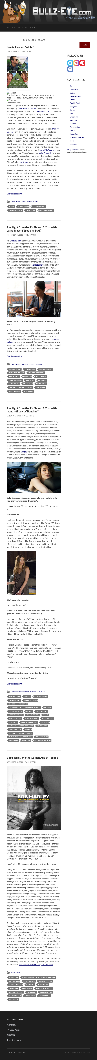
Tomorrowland (42, 111)
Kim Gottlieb (27, 988)
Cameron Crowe (15, 210)
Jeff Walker (13, 988)
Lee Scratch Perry (16, 992)
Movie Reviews (27, 202)
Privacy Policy (13, 1030)
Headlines (30, 985)
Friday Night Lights (16, 373)
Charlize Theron (31, 700)
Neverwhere (41, 384)
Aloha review (23, 206)
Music (18, 972)
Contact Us (12, 1025)
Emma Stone (22, 162)
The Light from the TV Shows (20, 387)
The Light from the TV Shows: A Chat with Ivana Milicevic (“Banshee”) (32, 410)
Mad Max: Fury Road (28, 108)
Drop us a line (72, 150)
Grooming (74, 117)
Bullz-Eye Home (14, 1040)
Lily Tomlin (45, 722)
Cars (71, 86)
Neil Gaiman (28, 384)
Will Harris (31, 235)
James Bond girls (31, 718)
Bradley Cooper (39, 206)
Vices (72, 141)
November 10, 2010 (15, 762)
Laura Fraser (14, 384)
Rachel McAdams (46, 150)
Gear (72, 113)
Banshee (27, 696)
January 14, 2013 (14, 416)
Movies (35, 202)
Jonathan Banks (15, 380)
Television (38, 364)
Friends (29, 711)
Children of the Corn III (18, 704)
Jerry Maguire (47, 718)
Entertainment (16, 202)
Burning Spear (29, 981)
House (45, 715)
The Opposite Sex (77, 137)
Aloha (11, 206)
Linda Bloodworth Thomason (21, 726)
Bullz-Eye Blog (31, 27)
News (32, 364)
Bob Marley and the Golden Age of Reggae (32, 757)
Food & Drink (75, 103)
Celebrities (15, 692)
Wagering (74, 144)
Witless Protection (42, 740)
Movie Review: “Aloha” (20, 47)
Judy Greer (13, 722)
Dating (72, 93)
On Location (75, 127)
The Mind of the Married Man (20, 737)
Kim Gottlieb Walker (44, 988)
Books (13, 972)
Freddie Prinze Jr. (15, 711)
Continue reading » (15, 193)
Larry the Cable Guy (29, 722)
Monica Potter (15, 729)
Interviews (25, 364)
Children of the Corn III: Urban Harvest (24, 707)
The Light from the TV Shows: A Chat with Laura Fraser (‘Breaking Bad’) (32, 229)
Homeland (27, 376)
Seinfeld (24, 451)
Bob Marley (13, 977)
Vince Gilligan (14, 391)
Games (72, 110)
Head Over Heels (33, 715)
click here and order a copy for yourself (36, 964)
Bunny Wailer (14, 981)
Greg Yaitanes (41, 711)
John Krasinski (45, 153)
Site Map (11, 1035)
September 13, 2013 (15, 235)
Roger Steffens (46, 992)
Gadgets (73, 106)
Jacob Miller (43, 985)
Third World (30, 996)
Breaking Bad (15, 240)
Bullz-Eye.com (13, 27)
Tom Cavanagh (42, 737)
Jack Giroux (25, 52)
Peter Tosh (31, 992)
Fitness (72, 99)
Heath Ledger (37, 265)
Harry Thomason (16, 715)
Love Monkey (42, 726)
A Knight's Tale (15, 369)
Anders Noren (78, 1053)
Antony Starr (14, 696)
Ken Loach (42, 380)
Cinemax (47, 707)
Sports (72, 130)
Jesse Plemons (40, 376)
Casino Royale (14, 700)
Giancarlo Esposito (36, 373)
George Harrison (16, 985)
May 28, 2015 (12, 52)
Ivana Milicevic (15, 718)
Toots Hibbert (45, 996)
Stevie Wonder (15, 996)
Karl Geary (30, 380)
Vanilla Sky (40, 387)
